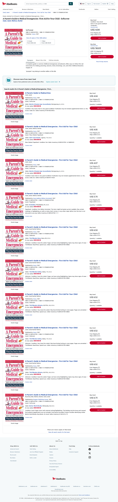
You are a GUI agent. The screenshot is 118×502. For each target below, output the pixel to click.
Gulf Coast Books (34, 137)
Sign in (89, 3)
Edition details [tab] (54, 60)
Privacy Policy (52, 460)
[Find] (71, 3)
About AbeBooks (53, 449)
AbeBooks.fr (44, 486)
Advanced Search (8, 9)
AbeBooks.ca (76, 486)
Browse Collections (27, 9)
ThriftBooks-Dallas (35, 272)
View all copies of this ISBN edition (36, 38)
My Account (97, 3)
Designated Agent (54, 466)
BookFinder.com (59, 490)
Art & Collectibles (64, 9)
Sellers (96, 9)
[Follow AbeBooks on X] (90, 453)
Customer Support (73, 452)
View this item (94, 27)
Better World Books (35, 406)
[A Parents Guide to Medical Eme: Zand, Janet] (14, 120)
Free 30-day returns (102, 61)
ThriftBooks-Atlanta (35, 305)
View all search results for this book (59, 432)
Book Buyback (33, 455)
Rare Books (46, 9)
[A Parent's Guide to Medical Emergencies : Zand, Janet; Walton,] (14, 153)
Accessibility (52, 469)
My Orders (12, 457)
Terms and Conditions (84, 495)
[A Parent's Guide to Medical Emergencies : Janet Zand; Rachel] (14, 254)
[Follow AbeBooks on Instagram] (90, 457)
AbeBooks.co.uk (23, 486)
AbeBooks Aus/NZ (65, 486)
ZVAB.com (96, 486)
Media (51, 452)
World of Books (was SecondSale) (40, 104)
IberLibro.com (87, 486)
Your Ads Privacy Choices (55, 463)
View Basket (13, 460)
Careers (51, 455)
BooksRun (32, 204)
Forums (51, 457)
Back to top (59, 441)
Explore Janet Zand (51, 82)
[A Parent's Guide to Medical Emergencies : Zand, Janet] (14, 187)
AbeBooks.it (54, 486)
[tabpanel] (56, 67)
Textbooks (82, 9)
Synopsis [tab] (30, 60)
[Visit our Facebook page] (90, 449)
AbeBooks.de (33, 486)
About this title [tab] (41, 60)
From (31, 42)
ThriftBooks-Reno (35, 238)
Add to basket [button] (102, 38)
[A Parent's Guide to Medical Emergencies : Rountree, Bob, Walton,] (14, 421)
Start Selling (111, 9)
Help (112, 3)
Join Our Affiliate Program (36, 452)
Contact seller (28, 113)
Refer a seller (33, 457)
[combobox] (47, 3)
